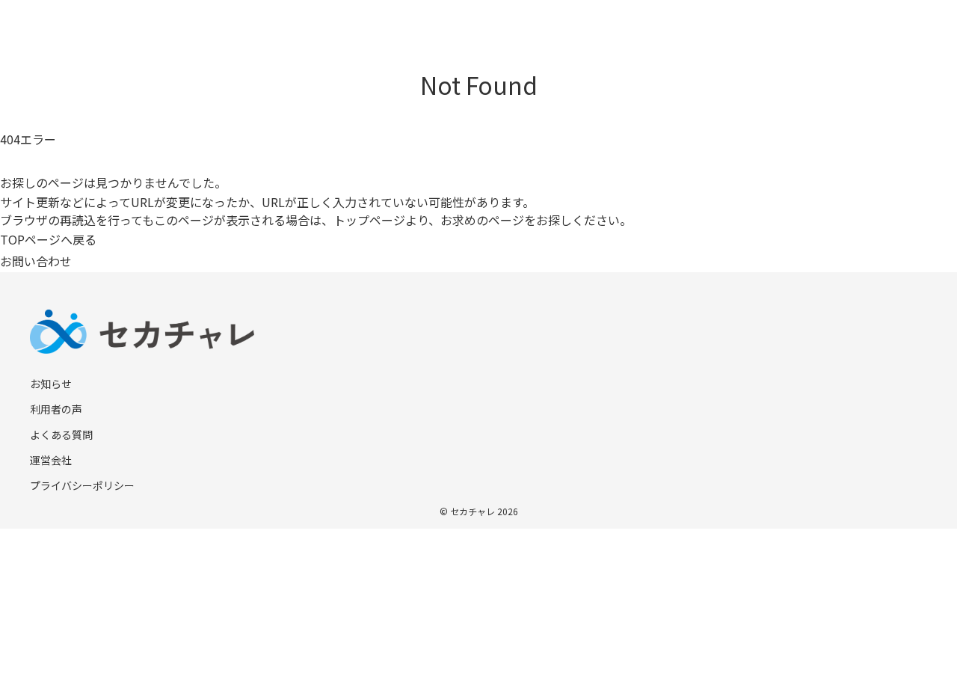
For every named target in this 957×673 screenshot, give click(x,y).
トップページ (369, 220)
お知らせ (51, 383)
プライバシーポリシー (82, 485)
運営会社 (51, 459)
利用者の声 (56, 409)
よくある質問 (61, 434)
